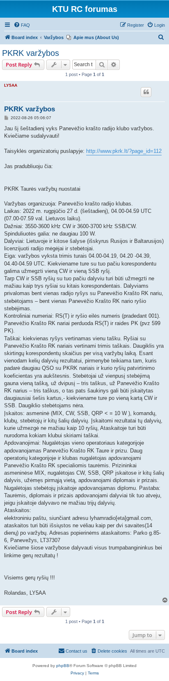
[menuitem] (22, 25)
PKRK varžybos (30, 53)
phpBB (62, 665)
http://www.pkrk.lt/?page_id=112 (124, 151)
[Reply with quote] (146, 92)
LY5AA (10, 85)
